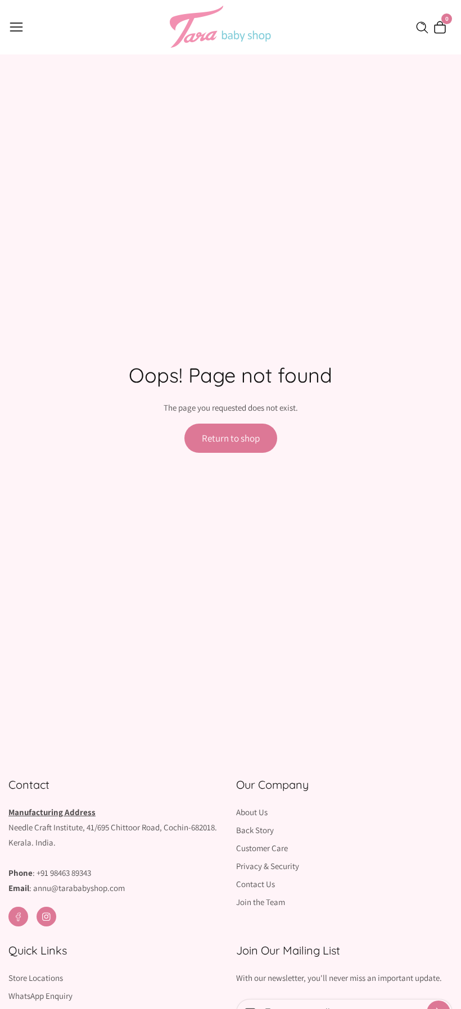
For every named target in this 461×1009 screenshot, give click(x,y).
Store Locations (35, 977)
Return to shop (231, 438)
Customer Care (262, 848)
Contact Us (255, 884)
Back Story (255, 830)
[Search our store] (424, 27)
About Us (252, 812)
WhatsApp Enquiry (40, 995)
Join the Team (260, 902)
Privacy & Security (267, 866)
